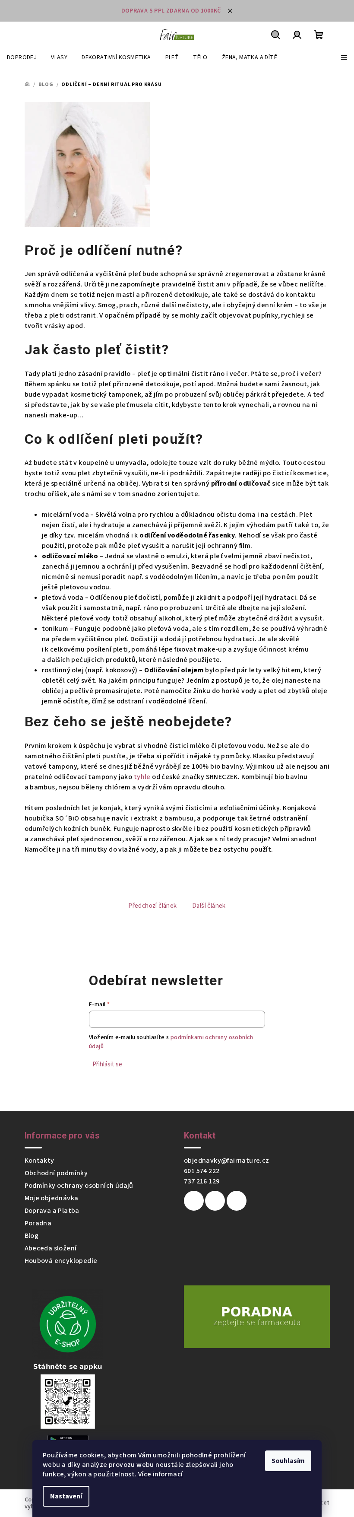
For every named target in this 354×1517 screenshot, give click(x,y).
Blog (32, 1235)
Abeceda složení (51, 1248)
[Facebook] (194, 1201)
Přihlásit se (107, 1064)
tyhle (142, 777)
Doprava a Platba (52, 1210)
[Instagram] (215, 1201)
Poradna (38, 1223)
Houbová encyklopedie (61, 1261)
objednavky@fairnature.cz (226, 1160)
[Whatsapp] (237, 1201)
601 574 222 (201, 1171)
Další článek (209, 905)
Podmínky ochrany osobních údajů (79, 1185)
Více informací (160, 1474)
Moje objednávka (52, 1198)
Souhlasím (288, 1461)
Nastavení (66, 1496)
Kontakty (39, 1160)
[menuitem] (22, 57)
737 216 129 (201, 1181)
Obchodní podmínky (56, 1173)
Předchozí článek (152, 905)
